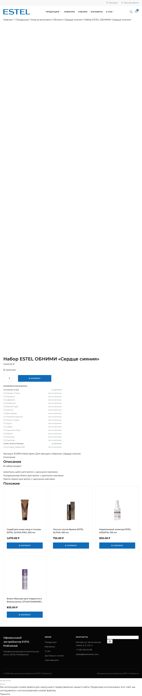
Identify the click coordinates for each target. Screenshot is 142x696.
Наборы (82, 12)
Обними (58, 19)
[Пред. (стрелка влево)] (1, 684)
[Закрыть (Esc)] (9, 680)
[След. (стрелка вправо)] (4, 684)
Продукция (52, 12)
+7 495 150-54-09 (84, 649)
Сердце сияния (73, 19)
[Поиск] (131, 12)
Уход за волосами (41, 19)
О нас (109, 12)
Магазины (113, 3)
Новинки (69, 12)
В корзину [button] (25, 545)
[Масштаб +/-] (1, 680)
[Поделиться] (7, 680)
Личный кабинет (131, 3)
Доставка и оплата (54, 655)
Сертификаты (52, 660)
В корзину (35, 378)
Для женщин (43, 453)
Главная (7, 19)
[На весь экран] (4, 680)
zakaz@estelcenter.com (87, 654)
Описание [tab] (9, 457)
